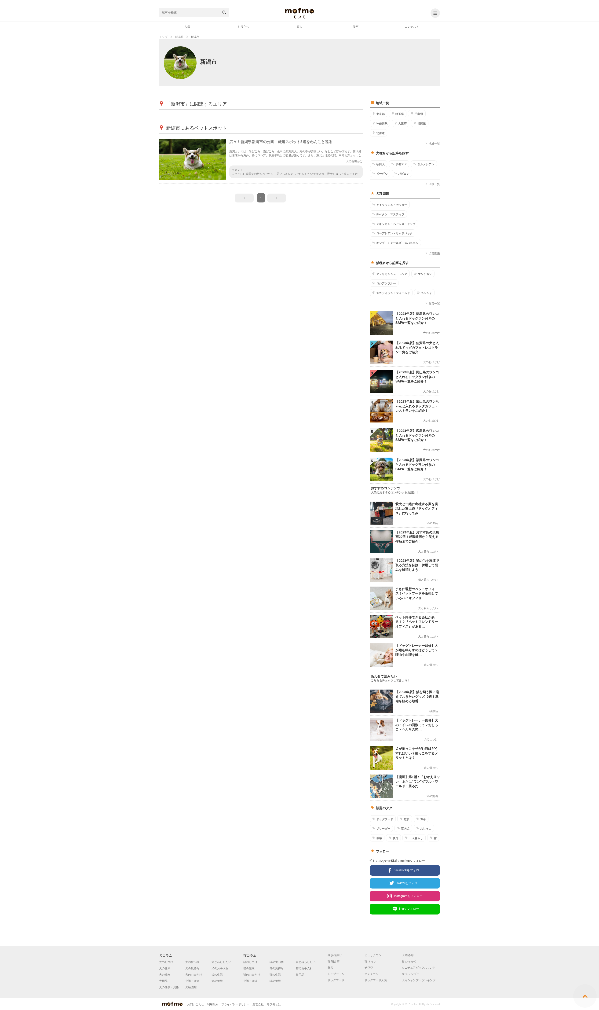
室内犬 (405, 828)
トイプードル (336, 974)
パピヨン (403, 173)
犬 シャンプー (410, 974)
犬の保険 (217, 981)
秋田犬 (380, 164)
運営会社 (258, 1004)
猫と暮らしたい (305, 962)
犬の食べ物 (192, 962)
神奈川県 (381, 123)
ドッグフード (384, 819)
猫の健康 (249, 968)
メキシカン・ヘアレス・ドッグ (396, 224)
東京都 (380, 114)
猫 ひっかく (409, 961)
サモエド (401, 164)
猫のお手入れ (304, 968)
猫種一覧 (434, 303)
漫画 (355, 26)
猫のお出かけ (251, 974)
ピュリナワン (373, 955)
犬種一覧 (434, 184)
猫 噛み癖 (334, 961)
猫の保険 (275, 981)
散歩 (406, 819)
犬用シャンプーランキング (418, 980)
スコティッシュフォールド (393, 293)
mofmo (299, 13)
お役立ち (243, 26)
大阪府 (402, 123)
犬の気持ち (192, 968)
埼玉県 (399, 114)
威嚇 (379, 838)
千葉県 (419, 114)
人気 (187, 26)
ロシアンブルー (386, 283)
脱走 (395, 838)
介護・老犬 (192, 981)
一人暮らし (416, 838)
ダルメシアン (425, 164)
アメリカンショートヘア (391, 274)
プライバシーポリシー (235, 1004)
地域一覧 (434, 143)
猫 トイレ (370, 961)
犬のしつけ (166, 962)
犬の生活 (217, 974)
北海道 (380, 133)
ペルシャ (426, 293)
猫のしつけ (250, 962)
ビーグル (381, 173)
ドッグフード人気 (376, 980)
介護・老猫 (250, 981)
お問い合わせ (195, 1004)
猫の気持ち (277, 968)
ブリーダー (383, 828)
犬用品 (163, 981)
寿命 (423, 819)
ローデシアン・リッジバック (394, 233)
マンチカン (425, 274)
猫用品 (300, 974)
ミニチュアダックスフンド (418, 967)
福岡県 (421, 123)
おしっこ (425, 828)
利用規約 (212, 1004)
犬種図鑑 (434, 253)
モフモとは (274, 1004)
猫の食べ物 (277, 962)
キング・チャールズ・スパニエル (397, 243)
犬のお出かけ (193, 974)
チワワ (369, 967)
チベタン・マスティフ (390, 214)
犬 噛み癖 (408, 955)
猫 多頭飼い (335, 955)
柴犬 (330, 967)
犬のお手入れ (220, 968)
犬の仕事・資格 (169, 987)
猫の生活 (275, 974)
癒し (299, 26)
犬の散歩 (164, 974)
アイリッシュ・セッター (391, 204)
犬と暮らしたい (221, 962)
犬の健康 (164, 968)
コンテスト (412, 26)
